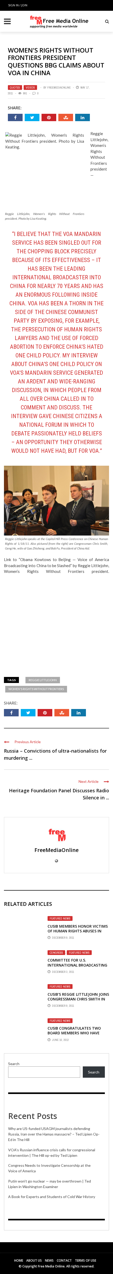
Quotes (15, 87)
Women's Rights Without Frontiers (36, 689)
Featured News (60, 918)
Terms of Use (85, 1260)
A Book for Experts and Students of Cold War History (51, 1196)
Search (13, 1063)
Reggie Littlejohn (43, 680)
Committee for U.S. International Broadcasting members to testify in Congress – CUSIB (77, 967)
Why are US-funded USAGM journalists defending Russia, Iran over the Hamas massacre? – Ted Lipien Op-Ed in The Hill (54, 1134)
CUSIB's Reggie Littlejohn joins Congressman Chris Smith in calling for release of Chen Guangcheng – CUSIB (78, 1001)
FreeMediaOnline (59, 87)
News (49, 1260)
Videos (30, 87)
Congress (56, 952)
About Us (34, 1260)
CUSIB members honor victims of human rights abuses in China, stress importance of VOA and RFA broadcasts (78, 933)
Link (7, 559)
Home (18, 1260)
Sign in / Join (17, 5)
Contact (64, 1260)
